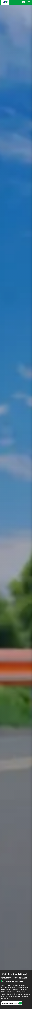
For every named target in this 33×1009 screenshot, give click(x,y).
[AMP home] (5, 2)
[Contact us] (23, 2)
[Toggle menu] (29, 2)
